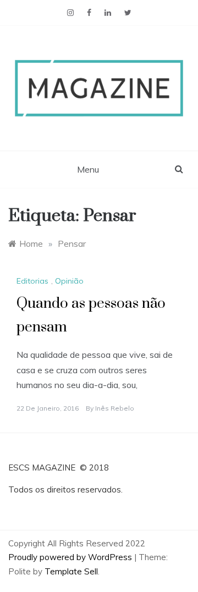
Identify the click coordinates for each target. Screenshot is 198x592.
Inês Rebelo (114, 408)
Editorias (32, 281)
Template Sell (71, 571)
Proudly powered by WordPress (71, 557)
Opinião (69, 281)
